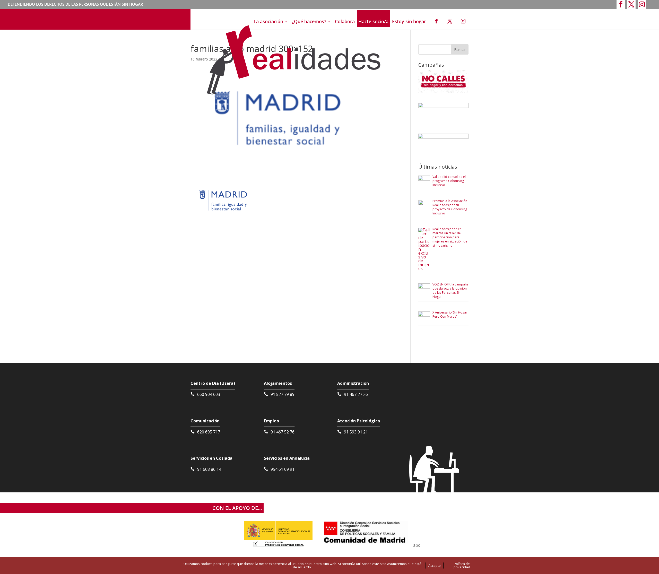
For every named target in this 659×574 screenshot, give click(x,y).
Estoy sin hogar (409, 21)
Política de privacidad (462, 565)
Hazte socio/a (373, 21)
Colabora (345, 21)
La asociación (268, 21)
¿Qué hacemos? (309, 21)
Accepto (434, 565)
